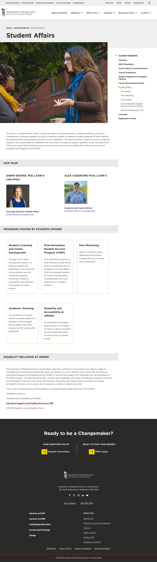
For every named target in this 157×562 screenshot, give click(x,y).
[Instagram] (78, 496)
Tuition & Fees (91, 13)
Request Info (138, 3)
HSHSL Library (90, 533)
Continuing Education (40, 524)
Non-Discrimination (102, 548)
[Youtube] (87, 496)
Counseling (126, 91)
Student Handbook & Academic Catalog (132, 78)
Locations (145, 13)
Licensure (122, 114)
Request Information (58, 452)
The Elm (87, 528)
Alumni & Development (45, 3)
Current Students (12, 3)
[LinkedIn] (83, 496)
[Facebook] (70, 496)
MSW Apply (101, 452)
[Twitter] (74, 496)
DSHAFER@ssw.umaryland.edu (20, 215)
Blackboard (89, 518)
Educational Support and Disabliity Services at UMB (29, 403)
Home (9, 28)
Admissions (75, 13)
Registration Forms (127, 118)
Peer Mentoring (127, 96)
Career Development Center (131, 83)
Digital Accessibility (83, 548)
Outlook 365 (89, 537)
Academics (108, 13)
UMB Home (51, 548)
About (118, 3)
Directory (109, 3)
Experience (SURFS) (92, 542)
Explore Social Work (59, 13)
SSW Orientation (126, 64)
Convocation (126, 100)
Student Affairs (125, 87)
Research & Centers (126, 13)
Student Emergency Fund (132, 110)
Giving (127, 3)
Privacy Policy (65, 548)
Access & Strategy (63, 3)
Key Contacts (70, 503)
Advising (122, 60)
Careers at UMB (37, 519)
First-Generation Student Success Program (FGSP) (132, 105)
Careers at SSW (37, 513)
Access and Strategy (39, 530)
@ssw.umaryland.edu (80, 211)
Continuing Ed (78, 3)
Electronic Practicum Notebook (97, 523)
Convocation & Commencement (132, 68)
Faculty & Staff (27, 3)
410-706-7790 (86, 503)
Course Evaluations (127, 72)
